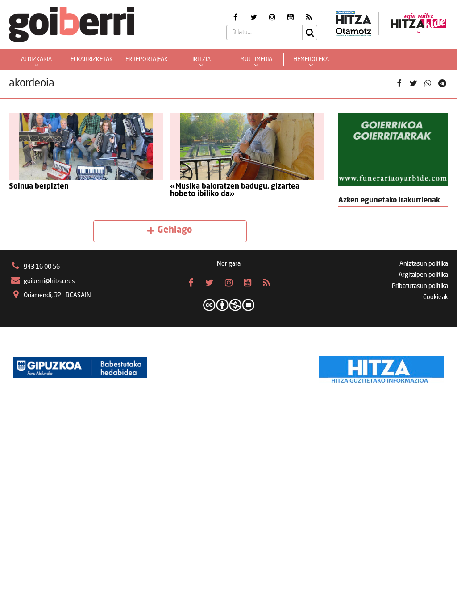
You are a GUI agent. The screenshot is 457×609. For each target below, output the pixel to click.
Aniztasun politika (423, 264)
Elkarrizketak (92, 59)
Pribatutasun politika (420, 286)
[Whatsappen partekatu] (428, 83)
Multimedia (256, 59)
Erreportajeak (146, 59)
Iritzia (201, 59)
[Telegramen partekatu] (442, 83)
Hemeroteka (311, 59)
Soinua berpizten (39, 186)
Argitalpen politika (423, 275)
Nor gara (229, 264)
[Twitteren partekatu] (413, 83)
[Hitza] (381, 367)
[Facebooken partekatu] (399, 83)
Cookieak (435, 297)
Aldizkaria (36, 59)
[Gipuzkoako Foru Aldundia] (80, 367)
